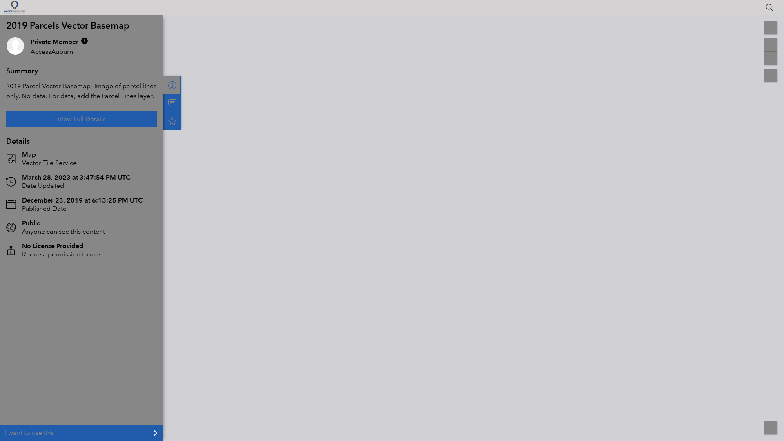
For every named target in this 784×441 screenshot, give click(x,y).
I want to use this (29, 433)
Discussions (172, 103)
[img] (84, 41)
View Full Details (82, 119)
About (172, 85)
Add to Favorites (172, 121)
